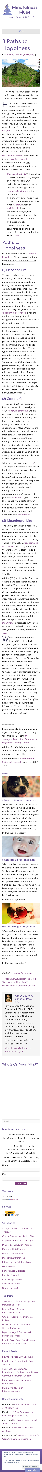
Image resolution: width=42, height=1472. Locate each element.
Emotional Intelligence (13, 1249)
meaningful (8, 623)
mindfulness (17, 497)
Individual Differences (13, 1258)
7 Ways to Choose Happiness (19, 800)
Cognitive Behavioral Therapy (17, 1241)
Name (5, 1165)
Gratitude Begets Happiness (19, 926)
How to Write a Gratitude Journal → (20, 986)
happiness (7, 131)
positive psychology (20, 159)
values (5, 633)
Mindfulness (8, 1266)
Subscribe (21, 1183)
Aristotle (17, 205)
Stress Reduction (11, 1284)
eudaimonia (13, 208)
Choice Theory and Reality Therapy (20, 1236)
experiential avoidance (14, 313)
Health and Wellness (12, 1253)
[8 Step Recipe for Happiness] (21, 846)
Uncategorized (10, 1288)
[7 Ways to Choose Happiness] (21, 786)
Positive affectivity (16, 174)
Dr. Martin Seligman (12, 156)
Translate (15, 1199)
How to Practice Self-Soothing (17, 1357)
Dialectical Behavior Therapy (17, 1245)
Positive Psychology (22, 973)
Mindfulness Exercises (13, 1271)
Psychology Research (13, 1279)
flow (16, 236)
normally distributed (17, 191)
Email (5, 1174)
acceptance (24, 515)
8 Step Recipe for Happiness (19, 860)
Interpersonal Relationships (16, 1262)
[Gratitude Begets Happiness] (21, 913)
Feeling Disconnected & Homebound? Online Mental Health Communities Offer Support (20, 1372)
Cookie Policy (14, 1462)
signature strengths (18, 411)
